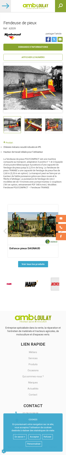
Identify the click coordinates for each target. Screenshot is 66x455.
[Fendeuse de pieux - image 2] (33, 124)
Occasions (33, 370)
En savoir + (20, 436)
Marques (33, 382)
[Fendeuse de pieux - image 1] (12, 124)
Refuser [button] (47, 436)
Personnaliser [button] (33, 444)
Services (33, 358)
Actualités (33, 388)
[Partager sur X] (54, 39)
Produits (33, 364)
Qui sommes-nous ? (33, 376)
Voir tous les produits (33, 264)
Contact (33, 394)
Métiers (33, 352)
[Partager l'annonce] (60, 39)
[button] (33, 57)
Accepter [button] (34, 436)
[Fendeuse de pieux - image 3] (54, 124)
